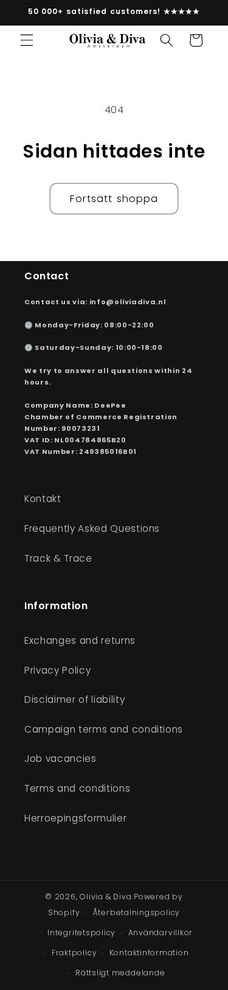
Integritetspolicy (81, 932)
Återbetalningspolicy (136, 912)
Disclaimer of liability (74, 699)
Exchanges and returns (80, 640)
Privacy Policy (57, 670)
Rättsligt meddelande (120, 972)
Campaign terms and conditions (103, 729)
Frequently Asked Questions (92, 528)
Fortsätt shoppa (114, 199)
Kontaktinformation (149, 952)
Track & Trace (58, 558)
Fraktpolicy (74, 952)
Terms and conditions (77, 788)
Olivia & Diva (105, 896)
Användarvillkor (160, 932)
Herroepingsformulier (75, 818)
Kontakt (42, 498)
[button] (26, 40)
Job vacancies (60, 758)
